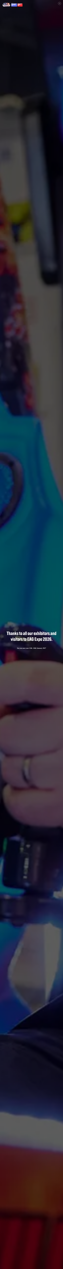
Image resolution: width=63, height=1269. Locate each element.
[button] (59, 3)
